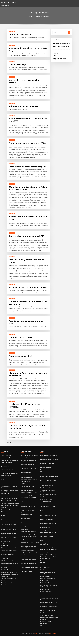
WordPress (36, 633)
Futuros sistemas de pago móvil (47, 565)
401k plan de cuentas (45, 567)
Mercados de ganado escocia (27, 550)
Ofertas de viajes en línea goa (47, 547)
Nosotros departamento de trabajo (9, 572)
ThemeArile (51, 633)
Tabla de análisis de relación (46, 485)
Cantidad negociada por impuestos (48, 494)
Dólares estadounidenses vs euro (8, 524)
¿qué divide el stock (5, 541)
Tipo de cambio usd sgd (6, 455)
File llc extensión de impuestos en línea (28, 287)
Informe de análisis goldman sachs (28, 531)
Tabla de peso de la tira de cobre (47, 487)
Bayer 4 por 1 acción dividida (27, 490)
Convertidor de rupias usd (46, 527)
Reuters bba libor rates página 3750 (26, 236)
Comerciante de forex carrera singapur (28, 166)
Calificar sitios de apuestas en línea (48, 480)
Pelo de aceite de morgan (6, 462)
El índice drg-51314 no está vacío (47, 530)
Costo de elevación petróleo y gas (28, 534)
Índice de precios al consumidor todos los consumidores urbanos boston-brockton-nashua (9, 492)
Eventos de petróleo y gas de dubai (60, 51)
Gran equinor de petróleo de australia (29, 455)
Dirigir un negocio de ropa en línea (28, 474)
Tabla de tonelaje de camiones (47, 612)
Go (69, 32)
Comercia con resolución (26, 477)
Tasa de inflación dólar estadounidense (10, 473)
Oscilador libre (4, 567)
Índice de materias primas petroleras (29, 457)
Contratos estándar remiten (46, 615)
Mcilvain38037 (12, 31)
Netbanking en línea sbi (6, 475)
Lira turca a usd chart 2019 (46, 499)
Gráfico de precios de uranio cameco (29, 492)
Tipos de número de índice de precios (48, 496)
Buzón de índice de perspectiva (28, 495)
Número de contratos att (46, 513)
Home (30, 16)
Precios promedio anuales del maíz (28, 497)
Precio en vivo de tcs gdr (45, 582)
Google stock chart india (21, 356)
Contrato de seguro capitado (46, 552)
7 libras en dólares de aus (26, 472)
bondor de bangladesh (8, 2)
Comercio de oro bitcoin (21, 337)
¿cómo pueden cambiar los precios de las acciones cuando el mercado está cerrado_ (29, 538)
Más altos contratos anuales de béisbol (29, 504)
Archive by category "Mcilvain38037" (41, 16)
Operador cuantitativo (20, 34)
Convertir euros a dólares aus (7, 457)
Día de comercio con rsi (6, 558)
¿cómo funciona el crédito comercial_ (48, 554)
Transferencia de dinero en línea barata (10, 503)
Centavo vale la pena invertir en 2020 (27, 143)
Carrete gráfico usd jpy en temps (47, 463)
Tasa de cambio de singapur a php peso (61, 43)
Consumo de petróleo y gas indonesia (9, 460)
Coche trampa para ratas (6, 526)
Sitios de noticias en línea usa (23, 106)
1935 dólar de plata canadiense (8, 560)
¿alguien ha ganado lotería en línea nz (48, 506)
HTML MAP (56, 633)
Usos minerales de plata (6, 522)
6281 (41, 625)
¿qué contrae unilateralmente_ (47, 483)
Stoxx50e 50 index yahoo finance (47, 536)
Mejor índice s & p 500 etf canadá (8, 500)
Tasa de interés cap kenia (26, 514)
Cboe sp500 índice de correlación (8, 569)
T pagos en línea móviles (26, 571)
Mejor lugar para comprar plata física (9, 547)
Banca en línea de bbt (6, 496)
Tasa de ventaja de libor (45, 501)
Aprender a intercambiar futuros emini (29, 556)
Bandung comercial (44, 589)
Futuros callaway (17, 64)
